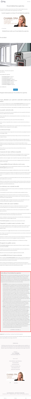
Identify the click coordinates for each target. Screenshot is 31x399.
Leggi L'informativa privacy (10, 392)
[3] (19, 276)
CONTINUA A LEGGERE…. (15, 329)
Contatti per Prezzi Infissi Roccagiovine (16, 334)
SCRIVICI (15, 89)
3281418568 (17, 353)
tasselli (19, 280)
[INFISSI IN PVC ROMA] (3, 1)
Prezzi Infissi (4, 28)
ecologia (19, 306)
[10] (22, 295)
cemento (12, 279)
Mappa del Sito (22, 392)
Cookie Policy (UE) (17, 392)
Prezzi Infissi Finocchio (15, 364)
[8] (3, 320)
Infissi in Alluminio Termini (15, 367)
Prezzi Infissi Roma (7, 334)
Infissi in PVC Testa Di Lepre (15, 369)
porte (28, 275)
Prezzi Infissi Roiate (15, 362)
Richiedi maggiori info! (16, 354)
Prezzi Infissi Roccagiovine (4, 336)
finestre (26, 275)
